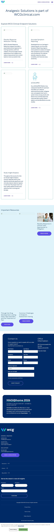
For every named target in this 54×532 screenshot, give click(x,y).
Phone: (25, 360)
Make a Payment (27, 516)
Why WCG (4, 473)
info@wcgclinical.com (6, 439)
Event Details (24, 413)
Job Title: (25, 354)
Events (3, 468)
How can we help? (12, 371)
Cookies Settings (13, 529)
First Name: (11, 349)
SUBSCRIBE (14, 495)
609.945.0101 (4, 438)
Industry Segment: (12, 365)
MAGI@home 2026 (18, 400)
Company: (10, 354)
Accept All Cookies (23, 529)
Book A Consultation (10, 455)
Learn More (7, 62)
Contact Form (4, 441)
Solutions (4, 463)
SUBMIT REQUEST (15, 383)
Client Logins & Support (6, 444)
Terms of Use (27, 511)
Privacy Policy (27, 507)
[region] (27, 527)
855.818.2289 (4, 450)
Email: (9, 360)
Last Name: (26, 349)
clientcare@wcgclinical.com (7, 451)
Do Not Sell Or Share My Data (27, 520)
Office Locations (4, 443)
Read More (7, 324)
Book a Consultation (44, 2)
